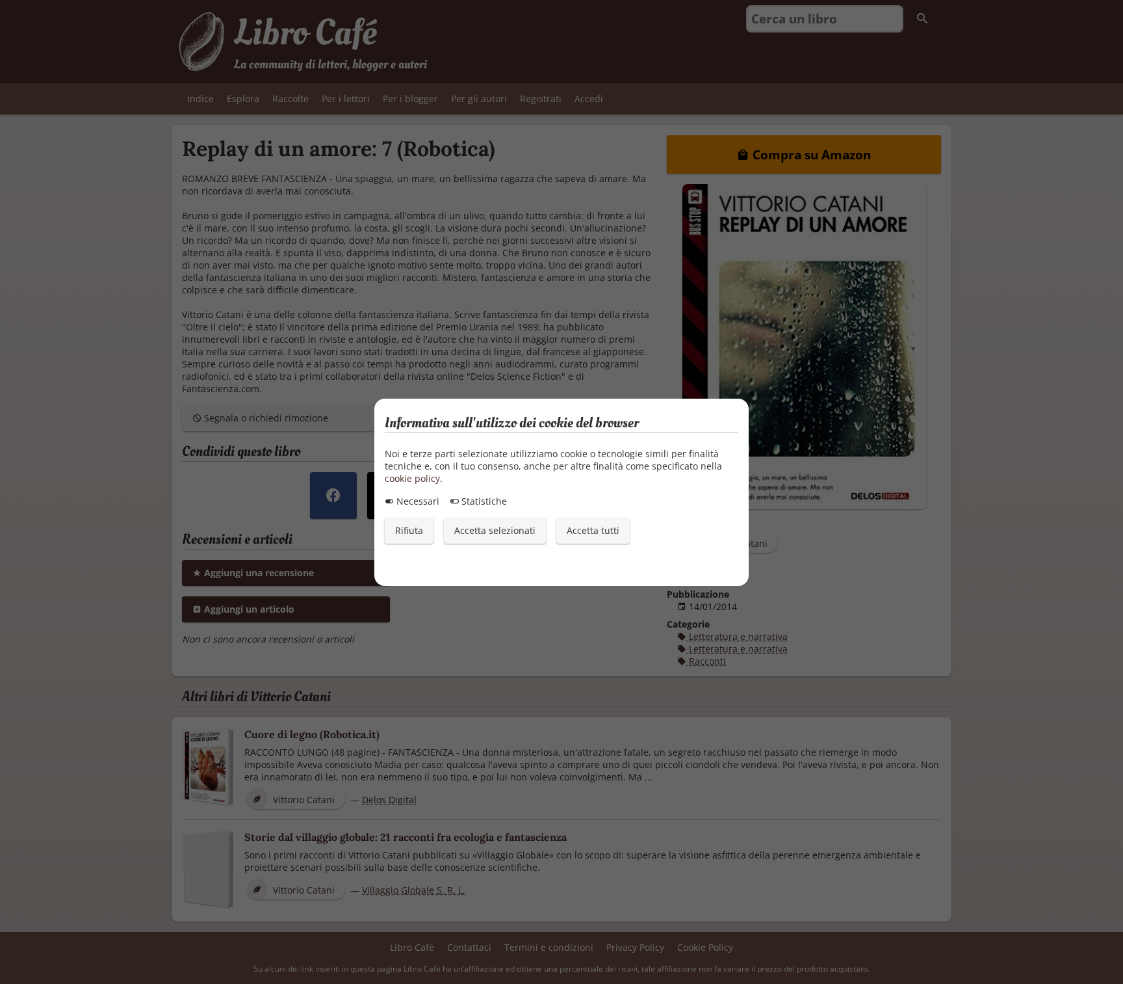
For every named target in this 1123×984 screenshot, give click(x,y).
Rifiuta (409, 530)
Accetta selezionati (495, 530)
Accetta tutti (593, 530)
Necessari (416, 501)
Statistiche (483, 501)
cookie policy (412, 478)
